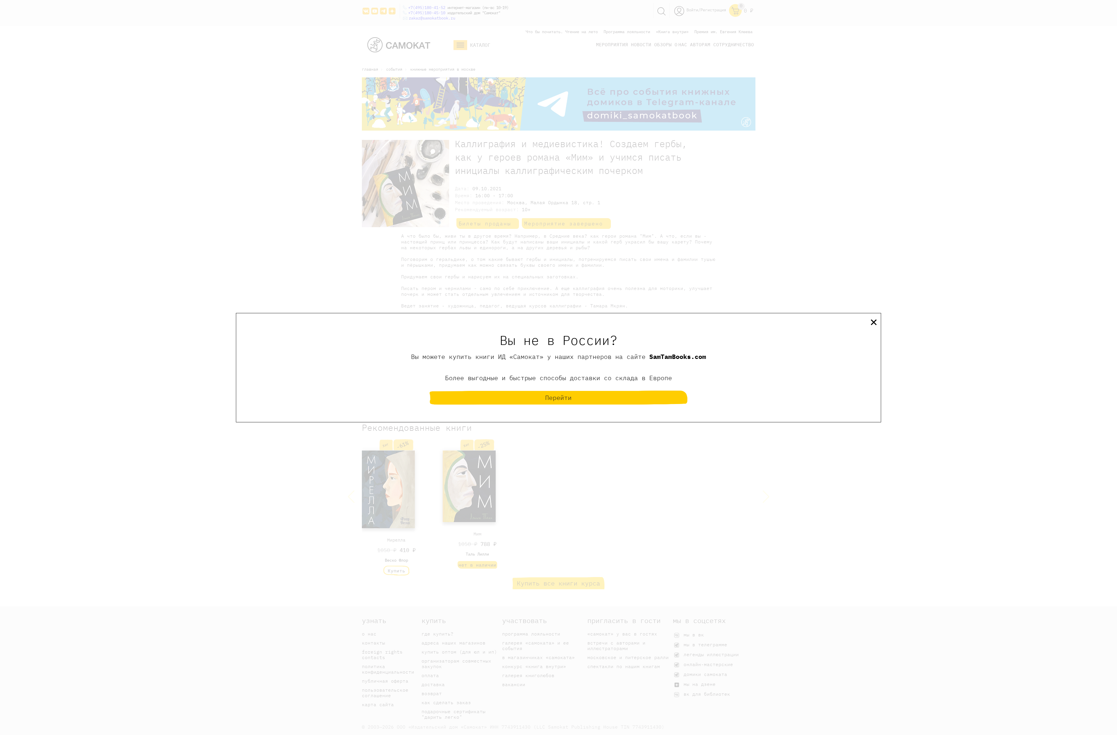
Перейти (558, 397)
